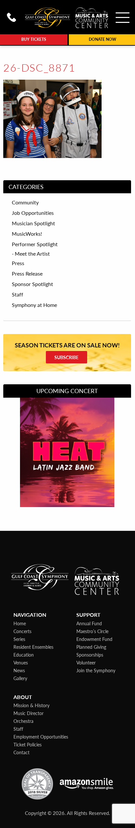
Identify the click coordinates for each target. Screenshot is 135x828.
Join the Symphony (95, 670)
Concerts (22, 631)
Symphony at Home (34, 305)
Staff (17, 294)
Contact (21, 752)
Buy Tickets (33, 39)
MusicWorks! (27, 233)
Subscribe (66, 357)
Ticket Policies (27, 744)
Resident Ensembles (33, 647)
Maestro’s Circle (92, 631)
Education (23, 654)
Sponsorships (89, 654)
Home (19, 623)
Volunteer (86, 662)
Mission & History (31, 705)
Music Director (28, 713)
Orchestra (23, 721)
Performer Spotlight (35, 244)
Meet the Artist (32, 253)
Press (18, 263)
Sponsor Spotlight (32, 284)
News (19, 670)
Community (25, 202)
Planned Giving (91, 647)
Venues (20, 662)
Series (19, 639)
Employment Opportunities (40, 736)
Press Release (27, 273)
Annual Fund (89, 623)
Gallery (20, 678)
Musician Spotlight (33, 223)
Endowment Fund (94, 639)
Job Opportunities (33, 212)
